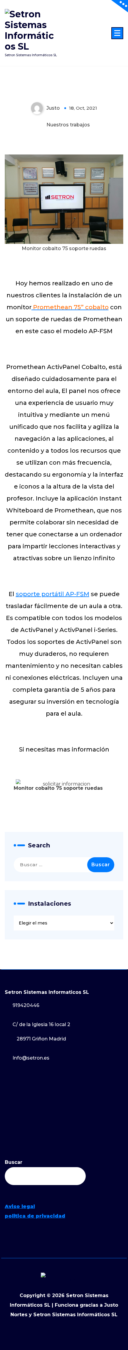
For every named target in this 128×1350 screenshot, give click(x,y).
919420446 (26, 1005)
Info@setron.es (31, 1058)
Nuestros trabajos (68, 125)
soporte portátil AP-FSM (52, 594)
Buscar (13, 1162)
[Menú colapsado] (117, 33)
